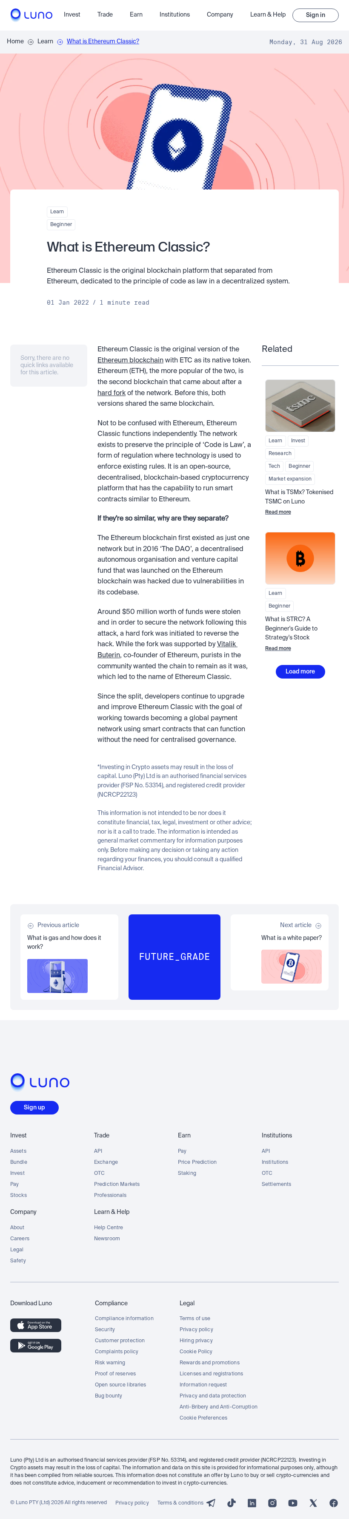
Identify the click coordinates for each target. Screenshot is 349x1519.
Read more (278, 512)
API (98, 1151)
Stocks (18, 1195)
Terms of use (195, 1318)
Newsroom (107, 1239)
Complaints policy (116, 1352)
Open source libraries (120, 1385)
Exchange (106, 1162)
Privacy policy (196, 1329)
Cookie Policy (196, 1352)
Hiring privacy (196, 1341)
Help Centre (108, 1227)
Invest (17, 1173)
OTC (99, 1173)
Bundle (18, 1162)
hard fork (111, 393)
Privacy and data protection (213, 1396)
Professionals (110, 1195)
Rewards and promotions (210, 1363)
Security (105, 1329)
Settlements (276, 1184)
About (17, 1227)
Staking (187, 1173)
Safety (18, 1261)
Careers (19, 1239)
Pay (14, 1184)
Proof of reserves (115, 1374)
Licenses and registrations (211, 1374)
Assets (18, 1151)
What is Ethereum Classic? (103, 42)
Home (15, 42)
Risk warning (110, 1363)
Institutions (275, 1162)
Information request (203, 1385)
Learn (45, 42)
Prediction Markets (117, 1184)
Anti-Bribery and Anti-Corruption (218, 1407)
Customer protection (120, 1341)
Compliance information (124, 1318)
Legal (17, 1250)
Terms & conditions (180, 1503)
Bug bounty (108, 1396)
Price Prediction (197, 1162)
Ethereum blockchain (130, 360)
